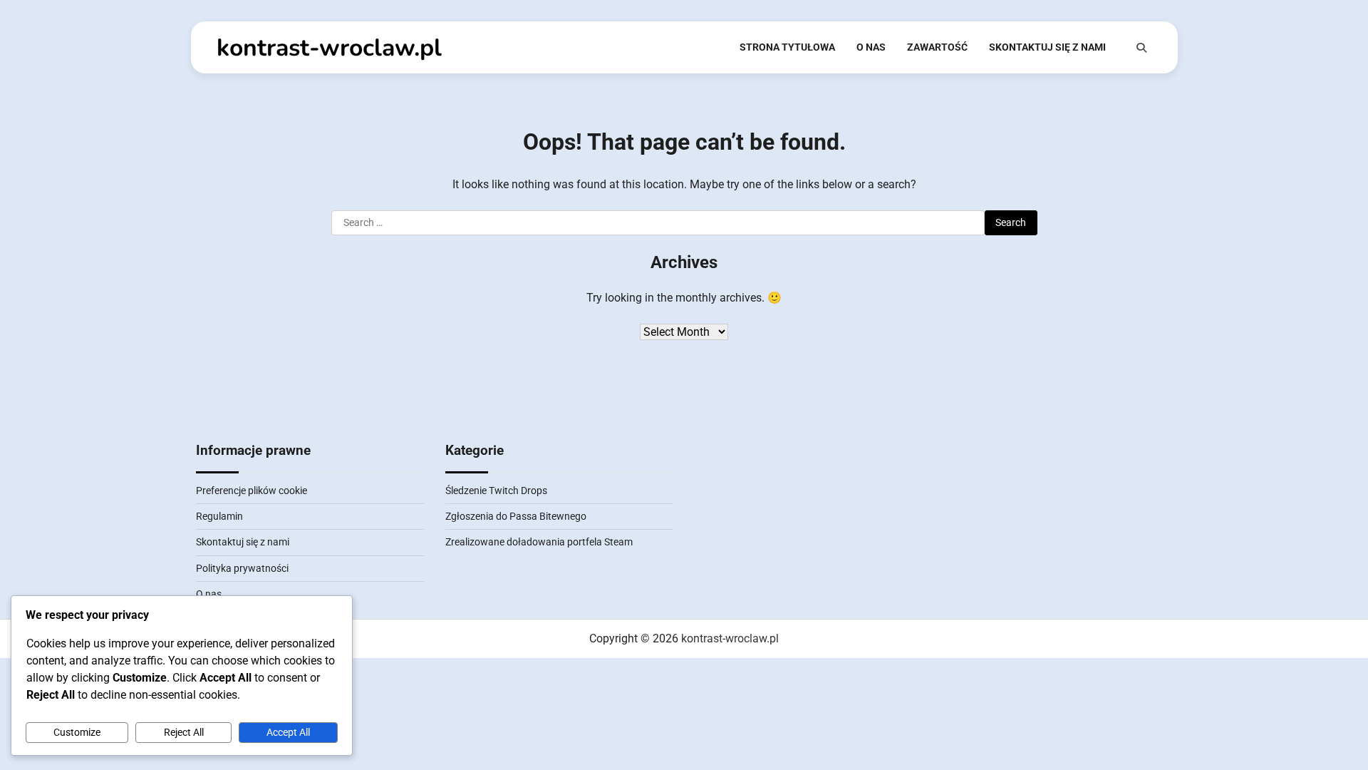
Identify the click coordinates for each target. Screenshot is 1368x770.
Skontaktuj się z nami (1047, 47)
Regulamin (219, 516)
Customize (76, 732)
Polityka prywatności (242, 568)
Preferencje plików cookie (251, 490)
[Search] (1141, 47)
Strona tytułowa (787, 47)
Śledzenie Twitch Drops (496, 490)
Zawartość (937, 47)
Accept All (288, 732)
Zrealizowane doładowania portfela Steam (539, 542)
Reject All (184, 732)
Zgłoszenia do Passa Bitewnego (515, 516)
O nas (871, 47)
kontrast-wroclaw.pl (329, 47)
